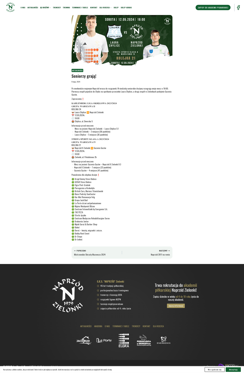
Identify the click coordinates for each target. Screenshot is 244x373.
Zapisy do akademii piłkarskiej (213, 7)
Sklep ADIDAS (126, 7)
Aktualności (32, 7)
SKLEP (116, 7)
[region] (122, 369)
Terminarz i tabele (80, 7)
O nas (23, 7)
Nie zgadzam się (214, 369)
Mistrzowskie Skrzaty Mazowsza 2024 (89, 252)
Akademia (98, 326)
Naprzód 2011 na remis (160, 252)
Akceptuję (233, 369)
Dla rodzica (158, 326)
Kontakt (93, 7)
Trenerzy (57, 7)
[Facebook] (238, 7)
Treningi (66, 7)
